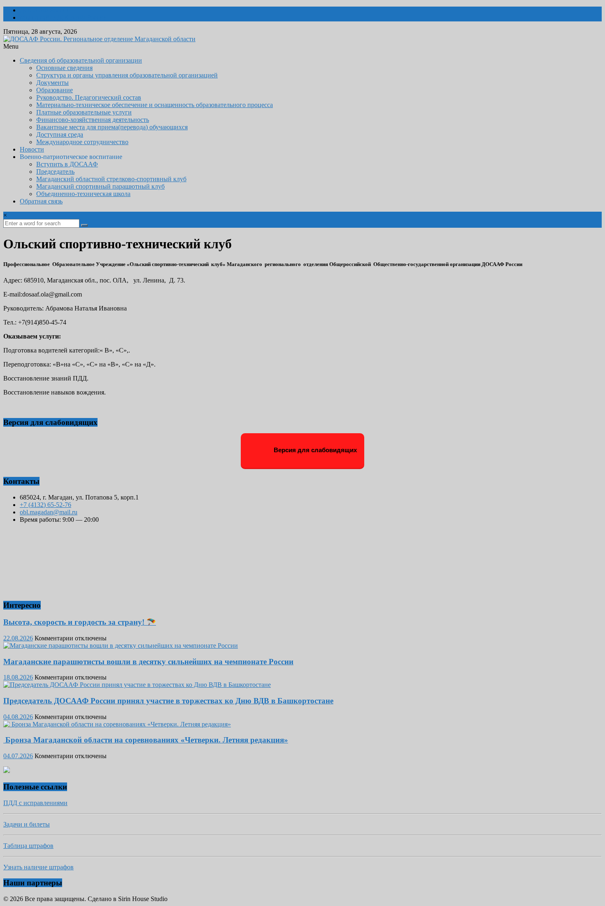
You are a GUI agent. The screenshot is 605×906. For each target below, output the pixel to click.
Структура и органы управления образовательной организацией (127, 75)
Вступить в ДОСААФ (67, 164)
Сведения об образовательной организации (81, 60)
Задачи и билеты (26, 824)
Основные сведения (64, 67)
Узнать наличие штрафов (38, 867)
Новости (32, 149)
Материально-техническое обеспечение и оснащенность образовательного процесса (154, 104)
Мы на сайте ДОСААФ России (63, 17)
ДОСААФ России (45, 10)
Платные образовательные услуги (84, 112)
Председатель (55, 171)
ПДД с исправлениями (35, 802)
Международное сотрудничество (82, 141)
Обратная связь (41, 201)
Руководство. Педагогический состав (88, 97)
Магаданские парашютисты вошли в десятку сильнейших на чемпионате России (148, 661)
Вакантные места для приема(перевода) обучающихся (112, 127)
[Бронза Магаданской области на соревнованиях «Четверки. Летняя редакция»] (117, 724)
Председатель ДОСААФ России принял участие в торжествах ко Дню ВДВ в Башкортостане (168, 700)
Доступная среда (59, 134)
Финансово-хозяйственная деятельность (92, 119)
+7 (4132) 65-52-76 (45, 504)
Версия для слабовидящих (314, 449)
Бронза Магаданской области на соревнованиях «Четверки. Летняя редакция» (145, 740)
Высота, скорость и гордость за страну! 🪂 (79, 622)
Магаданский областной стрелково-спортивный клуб (111, 178)
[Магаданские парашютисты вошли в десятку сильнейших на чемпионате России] (120, 645)
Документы (52, 82)
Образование (54, 89)
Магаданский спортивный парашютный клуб (100, 186)
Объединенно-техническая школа (83, 193)
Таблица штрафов (28, 845)
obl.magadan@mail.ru (48, 512)
